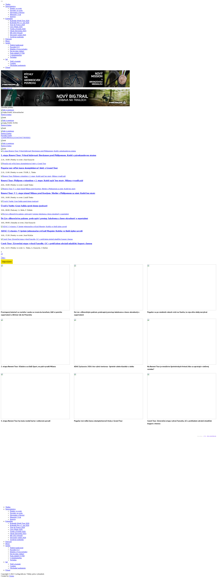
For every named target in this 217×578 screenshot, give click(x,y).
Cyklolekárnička (16, 55)
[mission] (65, 87)
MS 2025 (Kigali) (16, 33)
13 (15, 138)
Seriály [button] (7, 43)
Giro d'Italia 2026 (16, 27)
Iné (6, 562)
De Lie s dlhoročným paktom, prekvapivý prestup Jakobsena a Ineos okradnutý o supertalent (44, 218)
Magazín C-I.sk (15, 14)
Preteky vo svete (16, 8)
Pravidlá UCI (14, 47)
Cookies (13, 63)
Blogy (7, 41)
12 (13, 138)
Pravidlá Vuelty (6, 135)
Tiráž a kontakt (15, 61)
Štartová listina (6, 115)
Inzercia (13, 17)
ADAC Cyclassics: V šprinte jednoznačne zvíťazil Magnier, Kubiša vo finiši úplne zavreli (42, 231)
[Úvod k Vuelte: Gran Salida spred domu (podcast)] (19, 201)
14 (17, 138)
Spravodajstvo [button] (10, 6)
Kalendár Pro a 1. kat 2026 (19, 23)
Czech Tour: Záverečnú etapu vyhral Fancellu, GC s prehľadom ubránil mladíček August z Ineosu (46, 243)
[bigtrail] (65, 106)
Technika (13, 57)
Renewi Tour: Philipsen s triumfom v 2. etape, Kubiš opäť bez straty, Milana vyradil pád (42, 180)
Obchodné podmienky (18, 65)
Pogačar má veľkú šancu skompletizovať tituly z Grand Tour (29, 168)
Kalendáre (9, 521)
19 (26, 138)
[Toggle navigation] (2, 1)
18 (24, 138)
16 (20, 138)
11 (11, 138)
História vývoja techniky (18, 49)
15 (19, 138)
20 (28, 138)
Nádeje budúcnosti (16, 45)
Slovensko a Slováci (17, 12)
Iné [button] (6, 59)
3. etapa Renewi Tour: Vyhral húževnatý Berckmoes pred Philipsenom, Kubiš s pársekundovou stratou (48, 155)
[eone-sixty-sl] (6, 88)
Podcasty (8, 39)
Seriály (7, 546)
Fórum (7, 67)
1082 (3, 258)
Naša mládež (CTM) (17, 53)
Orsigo (11, 576)
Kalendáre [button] (9, 19)
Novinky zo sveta (16, 10)
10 (10, 138)
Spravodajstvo (10, 509)
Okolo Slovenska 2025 (18, 31)
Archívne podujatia (17, 37)
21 (30, 138)
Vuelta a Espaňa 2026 (18, 29)
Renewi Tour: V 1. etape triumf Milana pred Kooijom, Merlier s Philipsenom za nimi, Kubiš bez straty (48, 193)
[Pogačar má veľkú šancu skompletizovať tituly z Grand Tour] (23, 164)
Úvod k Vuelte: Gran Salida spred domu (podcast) (24, 206)
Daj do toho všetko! (17, 51)
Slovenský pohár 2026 (18, 35)
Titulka (7, 4)
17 (22, 138)
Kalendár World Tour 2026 (19, 21)
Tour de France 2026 (17, 25)
